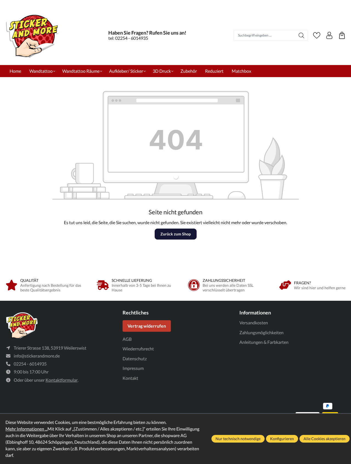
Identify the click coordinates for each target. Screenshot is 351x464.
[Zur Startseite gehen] (32, 35)
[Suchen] (301, 35)
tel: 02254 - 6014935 (128, 38)
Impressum (133, 368)
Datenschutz (135, 358)
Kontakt (130, 378)
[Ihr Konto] (329, 35)
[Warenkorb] (342, 35)
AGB (127, 339)
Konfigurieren (282, 438)
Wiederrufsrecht (138, 348)
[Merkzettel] (316, 35)
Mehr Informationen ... (26, 428)
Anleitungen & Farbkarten (263, 342)
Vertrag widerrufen (147, 325)
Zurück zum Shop (175, 234)
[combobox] (265, 35)
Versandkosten (253, 322)
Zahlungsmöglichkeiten (261, 332)
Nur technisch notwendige (238, 438)
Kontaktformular (62, 380)
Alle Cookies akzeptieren (325, 438)
